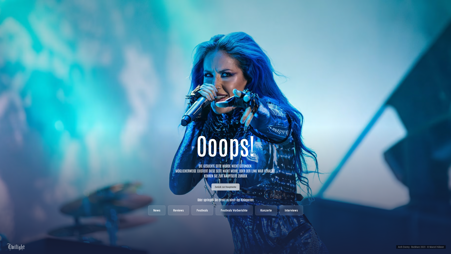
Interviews (291, 210)
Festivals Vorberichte (234, 210)
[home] (16, 246)
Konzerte (266, 210)
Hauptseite (230, 175)
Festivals (202, 210)
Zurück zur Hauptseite (225, 187)
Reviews (178, 210)
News (156, 210)
